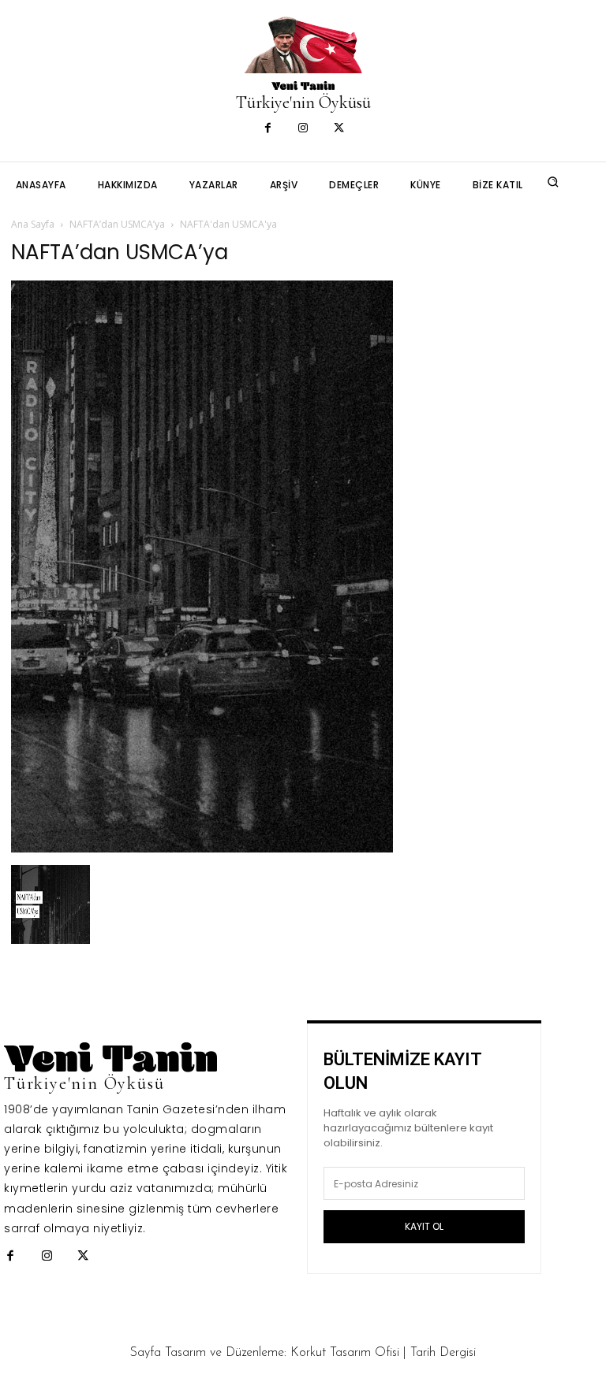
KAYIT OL (424, 1226)
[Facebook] (268, 129)
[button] (553, 182)
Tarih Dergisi (443, 1352)
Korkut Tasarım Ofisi (344, 1352)
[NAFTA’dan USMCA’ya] (202, 848)
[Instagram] (303, 129)
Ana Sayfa (32, 224)
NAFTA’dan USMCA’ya (117, 224)
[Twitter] (339, 129)
